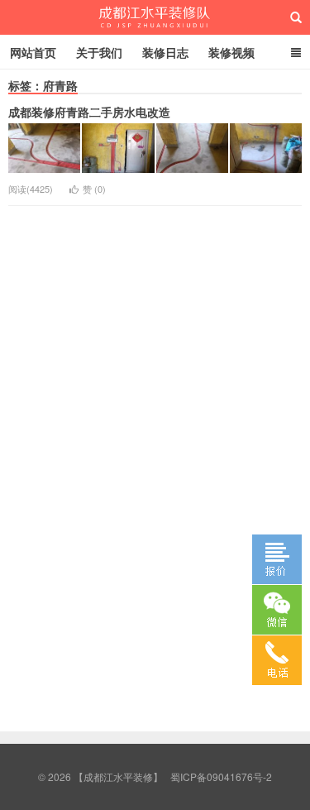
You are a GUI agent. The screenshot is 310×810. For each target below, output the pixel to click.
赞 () (94, 188)
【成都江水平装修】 (155, 17)
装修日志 (165, 52)
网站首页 (33, 52)
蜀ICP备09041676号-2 (221, 776)
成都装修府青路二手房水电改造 (89, 111)
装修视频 (231, 52)
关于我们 (99, 52)
